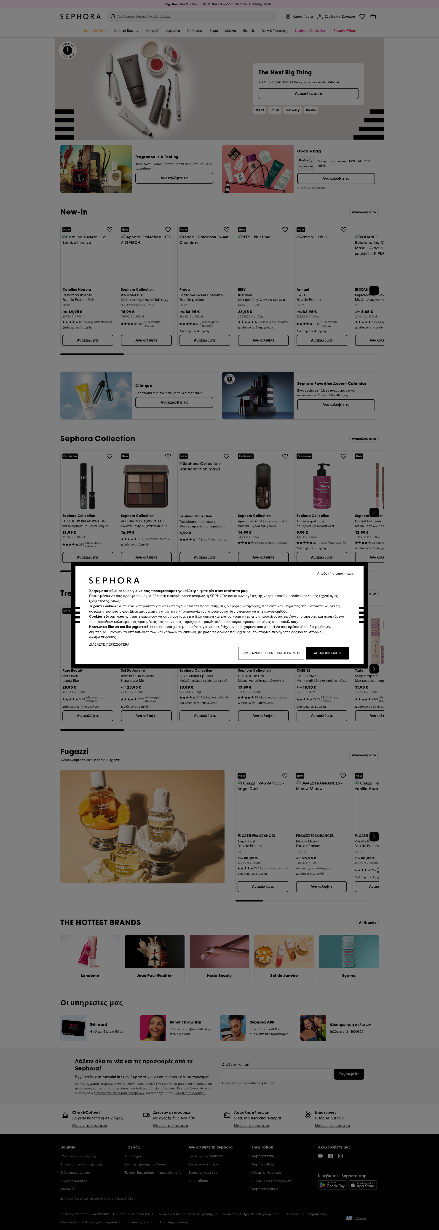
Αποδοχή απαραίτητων (335, 573)
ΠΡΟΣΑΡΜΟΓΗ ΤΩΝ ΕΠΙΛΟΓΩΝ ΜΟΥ (271, 653)
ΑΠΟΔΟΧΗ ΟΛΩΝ (327, 653)
